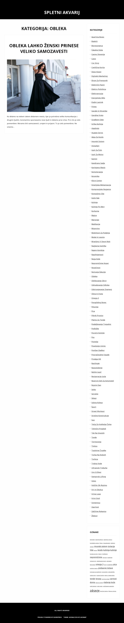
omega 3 (99, 564)
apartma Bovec (99, 539)
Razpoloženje (96, 368)
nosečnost (109, 557)
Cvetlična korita (98, 67)
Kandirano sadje (98, 163)
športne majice (104, 591)
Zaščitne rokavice (98, 511)
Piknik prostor (97, 315)
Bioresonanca (97, 45)
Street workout (98, 411)
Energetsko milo (98, 98)
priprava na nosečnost (95, 572)
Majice (94, 215)
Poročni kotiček (98, 333)
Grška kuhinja (97, 124)
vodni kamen (93, 586)
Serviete (94, 394)
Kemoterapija (97, 172)
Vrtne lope (96, 494)
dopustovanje (106, 543)
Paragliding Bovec (98, 302)
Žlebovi (94, 516)
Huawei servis (97, 133)
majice (100, 554)
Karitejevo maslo (98, 167)
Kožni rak (95, 198)
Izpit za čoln (96, 150)
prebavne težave (105, 568)
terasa (98, 578)
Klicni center (96, 180)
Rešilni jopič (96, 372)
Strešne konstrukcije (100, 415)
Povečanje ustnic (98, 346)
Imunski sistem (97, 141)
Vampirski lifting (98, 476)
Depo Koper (96, 72)
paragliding (110, 564)
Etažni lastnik (97, 102)
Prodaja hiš (96, 359)
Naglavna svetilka (98, 246)
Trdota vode (96, 463)
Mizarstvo (95, 228)
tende (92, 578)
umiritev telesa (105, 579)
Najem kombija (97, 250)
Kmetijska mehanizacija (101, 185)
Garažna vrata (97, 115)
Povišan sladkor (98, 350)
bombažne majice (94, 543)
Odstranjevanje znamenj (101, 289)
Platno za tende (98, 320)
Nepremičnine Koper (100, 263)
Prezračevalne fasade (100, 355)
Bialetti (94, 41)
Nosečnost (95, 267)
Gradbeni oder (97, 119)
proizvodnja (105, 572)
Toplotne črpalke (98, 450)
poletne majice (94, 568)
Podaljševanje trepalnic (101, 324)
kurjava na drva (94, 554)
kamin (95, 550)
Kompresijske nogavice (101, 189)
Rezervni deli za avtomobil (102, 381)
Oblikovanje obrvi (98, 281)
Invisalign (95, 146)
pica (115, 564)
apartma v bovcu (108, 539)
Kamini (94, 159)
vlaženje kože (109, 582)
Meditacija (95, 224)
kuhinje (113, 550)
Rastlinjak (95, 363)
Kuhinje (94, 202)
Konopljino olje (97, 193)
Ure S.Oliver (96, 472)
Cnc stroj (95, 63)
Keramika (95, 176)
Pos (92, 337)
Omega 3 (95, 298)
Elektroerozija (97, 93)
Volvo (93, 481)
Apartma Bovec (97, 37)
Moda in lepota (98, 237)
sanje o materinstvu (110, 575)
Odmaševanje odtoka (100, 285)
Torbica (94, 459)
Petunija (94, 307)
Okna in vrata (97, 294)
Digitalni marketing (99, 76)
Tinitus (94, 446)
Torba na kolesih (98, 455)
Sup (93, 420)
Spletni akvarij (62, 12)
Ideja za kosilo (97, 137)
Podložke (95, 328)
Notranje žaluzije (98, 272)
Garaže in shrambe (99, 111)
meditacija (105, 554)
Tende (94, 437)
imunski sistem (100, 546)
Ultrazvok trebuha (99, 468)
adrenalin (92, 539)
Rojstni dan (96, 385)
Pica (93, 311)
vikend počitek (99, 582)
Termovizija (96, 442)
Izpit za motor (97, 154)
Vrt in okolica (97, 489)
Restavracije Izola (98, 376)
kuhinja (106, 550)
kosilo (100, 550)
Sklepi (93, 398)
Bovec (101, 543)
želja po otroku (112, 591)
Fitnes (94, 106)
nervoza (105, 557)
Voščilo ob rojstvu (99, 485)
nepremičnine (96, 557)
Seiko (93, 389)
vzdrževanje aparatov (108, 586)
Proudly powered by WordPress (50, 617)
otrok (105, 564)
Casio (93, 59)
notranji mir (93, 561)
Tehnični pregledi (98, 429)
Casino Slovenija (98, 54)
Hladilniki (95, 128)
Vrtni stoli (95, 498)
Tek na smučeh (97, 433)
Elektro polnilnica (98, 89)
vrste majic (100, 586)
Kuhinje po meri (98, 207)
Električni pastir (98, 85)
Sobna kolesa (97, 402)
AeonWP (83, 617)
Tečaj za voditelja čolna (101, 424)
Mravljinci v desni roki (100, 241)
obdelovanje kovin (101, 561)
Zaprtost (95, 507)
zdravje (95, 590)
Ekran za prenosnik (99, 80)
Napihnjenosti (97, 254)
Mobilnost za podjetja (100, 233)
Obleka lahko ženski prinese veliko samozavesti (44, 48)
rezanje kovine (100, 575)
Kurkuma (95, 211)
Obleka (94, 276)
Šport (93, 407)
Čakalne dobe (97, 50)
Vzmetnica (95, 503)
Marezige (95, 220)
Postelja (94, 341)
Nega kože (95, 259)
